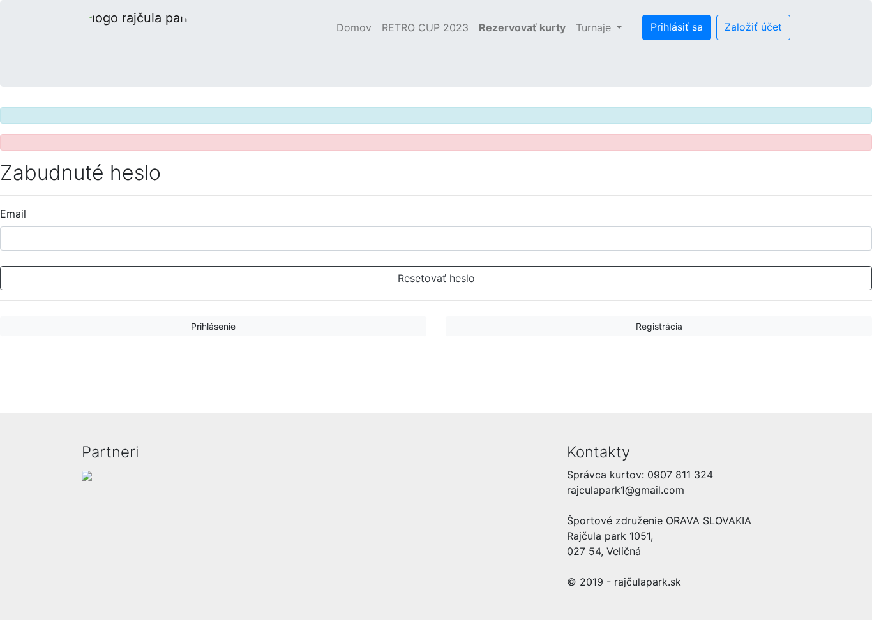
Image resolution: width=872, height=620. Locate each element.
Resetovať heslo (436, 278)
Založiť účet (753, 26)
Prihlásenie (213, 326)
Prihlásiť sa (676, 26)
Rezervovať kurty (522, 27)
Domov (356, 27)
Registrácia (659, 326)
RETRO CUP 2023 (425, 27)
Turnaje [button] (595, 27)
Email (13, 213)
